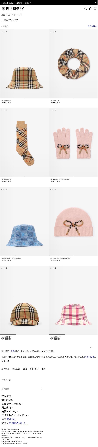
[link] (3, 15)
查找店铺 (6, 396)
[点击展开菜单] (95, 8)
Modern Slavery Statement (10, 430)
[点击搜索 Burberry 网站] (85, 8)
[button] (28, 3)
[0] (90, 8)
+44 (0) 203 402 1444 (24, 433)
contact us (36, 433)
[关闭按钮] (95, 2)
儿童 (13, 350)
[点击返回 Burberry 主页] (15, 9)
